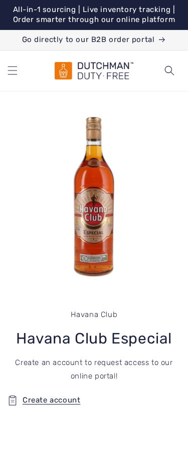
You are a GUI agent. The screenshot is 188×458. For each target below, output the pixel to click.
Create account (51, 400)
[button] (13, 71)
